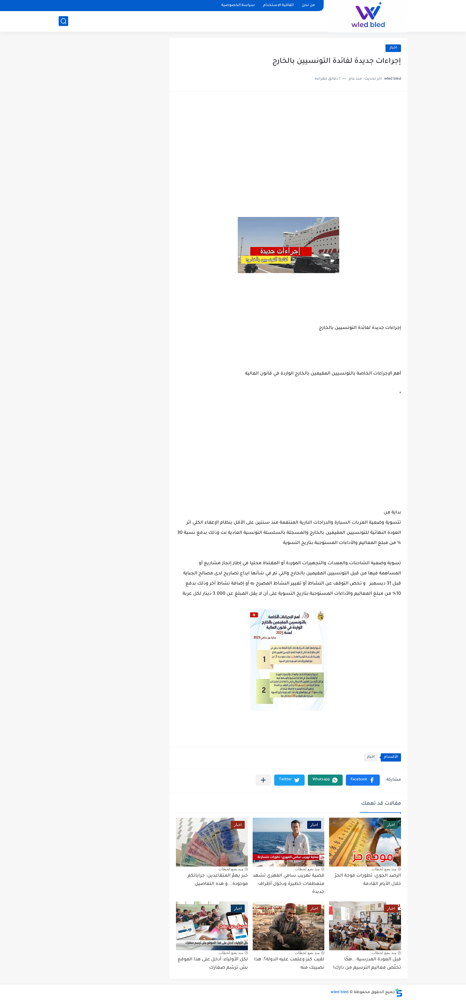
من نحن (308, 5)
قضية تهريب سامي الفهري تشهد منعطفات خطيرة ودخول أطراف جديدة (288, 884)
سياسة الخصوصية (238, 5)
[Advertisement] (288, 147)
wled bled (340, 992)
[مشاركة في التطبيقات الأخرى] (263, 780)
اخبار (393, 48)
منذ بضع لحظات (384, 869)
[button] (363, 780)
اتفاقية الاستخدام (278, 5)
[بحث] (63, 21)
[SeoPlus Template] (399, 992)
